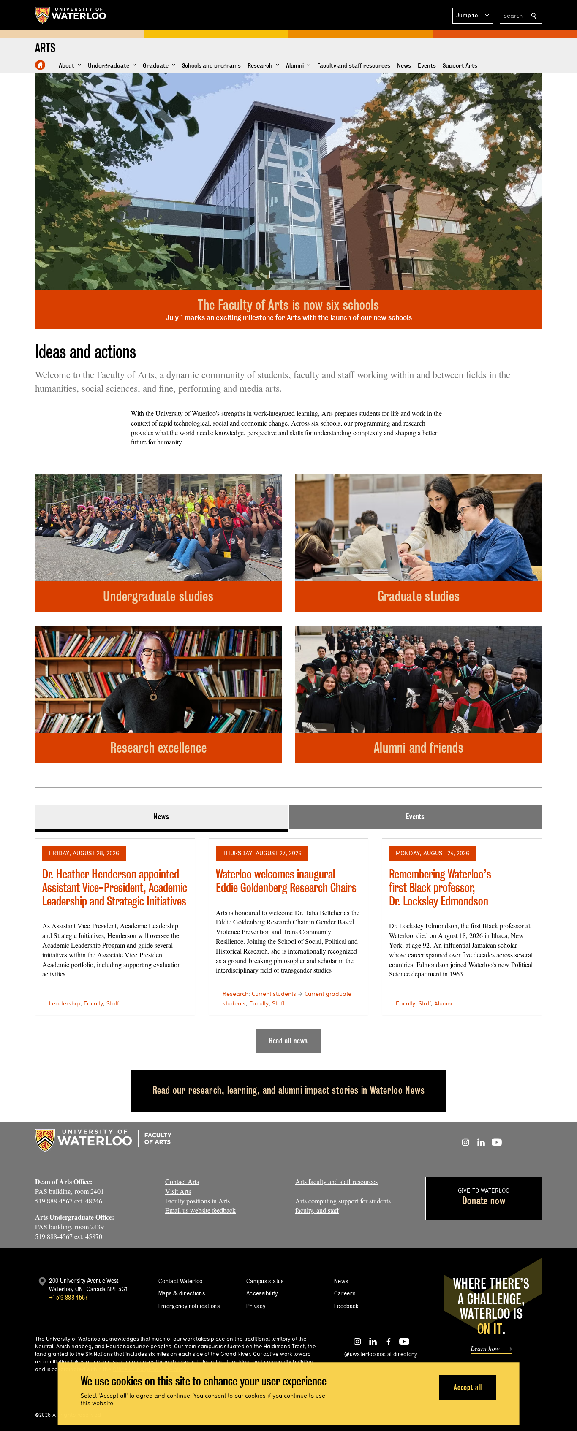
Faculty (93, 1003)
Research (235, 993)
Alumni (443, 1003)
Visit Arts (178, 1191)
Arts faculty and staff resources (336, 1181)
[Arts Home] (40, 65)
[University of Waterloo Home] (71, 15)
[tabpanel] (288, 942)
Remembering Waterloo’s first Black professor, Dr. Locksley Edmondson (440, 887)
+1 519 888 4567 (68, 1297)
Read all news (288, 1040)
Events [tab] (415, 816)
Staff (112, 1003)
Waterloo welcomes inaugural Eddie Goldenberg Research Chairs (286, 881)
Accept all (468, 1387)
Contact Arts (182, 1181)
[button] (473, 15)
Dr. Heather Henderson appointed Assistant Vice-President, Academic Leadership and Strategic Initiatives (114, 887)
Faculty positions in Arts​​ (197, 1200)
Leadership (64, 1003)
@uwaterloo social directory (380, 1354)
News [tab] (161, 816)
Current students (274, 993)
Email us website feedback (200, 1210)
